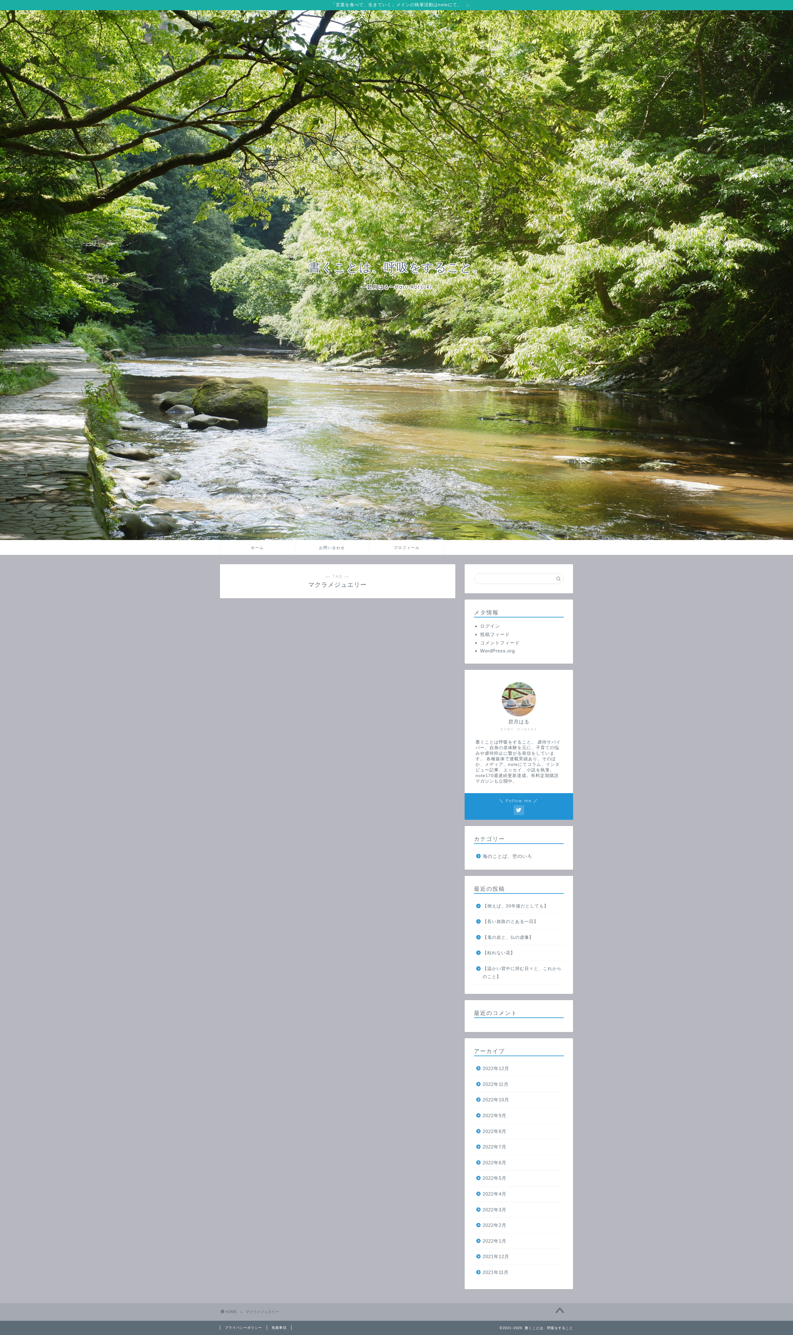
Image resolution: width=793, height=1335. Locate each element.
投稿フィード (495, 634)
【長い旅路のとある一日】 (510, 921)
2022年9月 (494, 1115)
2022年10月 (496, 1099)
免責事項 (279, 1327)
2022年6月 (494, 1162)
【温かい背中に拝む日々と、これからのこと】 (522, 972)
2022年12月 (496, 1068)
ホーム (257, 547)
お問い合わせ (332, 547)
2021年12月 (496, 1256)
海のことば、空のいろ (507, 856)
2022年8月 (494, 1131)
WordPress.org (497, 650)
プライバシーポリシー (243, 1327)
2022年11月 (496, 1084)
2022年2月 (494, 1225)
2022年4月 (494, 1194)
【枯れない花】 (499, 953)
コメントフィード (500, 642)
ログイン (490, 626)
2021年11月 (496, 1272)
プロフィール (407, 547)
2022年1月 (494, 1241)
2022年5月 (494, 1178)
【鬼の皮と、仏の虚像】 (508, 937)
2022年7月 (494, 1146)
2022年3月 (494, 1209)
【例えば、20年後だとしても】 (516, 906)
